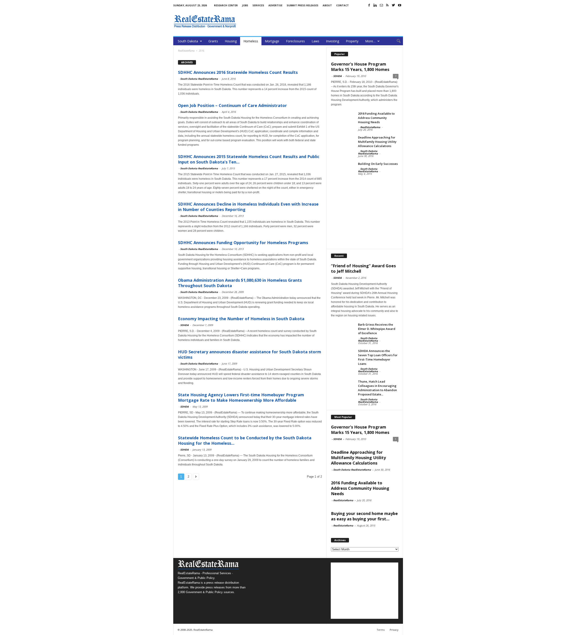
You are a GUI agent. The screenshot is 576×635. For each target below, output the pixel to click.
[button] (396, 41)
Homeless (250, 41)
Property (352, 41)
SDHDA (184, 325)
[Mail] (381, 5)
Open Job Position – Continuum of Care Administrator (232, 105)
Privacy (394, 629)
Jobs (245, 5)
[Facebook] (369, 5)
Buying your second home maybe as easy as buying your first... (364, 516)
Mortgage (272, 41)
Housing (231, 41)
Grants (213, 41)
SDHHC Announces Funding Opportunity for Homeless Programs (243, 242)
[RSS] (387, 5)
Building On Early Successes (378, 164)
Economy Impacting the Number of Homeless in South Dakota (241, 318)
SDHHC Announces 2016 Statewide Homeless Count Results (238, 72)
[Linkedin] (375, 5)
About (327, 5)
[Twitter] (393, 5)
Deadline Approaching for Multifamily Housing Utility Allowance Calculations (377, 141)
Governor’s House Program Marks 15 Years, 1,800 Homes (360, 66)
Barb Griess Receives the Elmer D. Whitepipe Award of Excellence (376, 328)
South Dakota (188, 41)
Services (258, 5)
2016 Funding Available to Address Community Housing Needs (376, 117)
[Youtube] (399, 5)
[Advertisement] (321, 21)
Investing (332, 41)
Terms (381, 629)
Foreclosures (295, 41)
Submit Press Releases (302, 5)
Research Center (226, 5)
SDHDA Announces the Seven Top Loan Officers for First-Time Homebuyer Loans (378, 357)
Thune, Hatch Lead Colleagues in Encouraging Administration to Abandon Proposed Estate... (377, 387)
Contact (342, 5)
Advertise (275, 5)
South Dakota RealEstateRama (199, 78)
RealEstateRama (370, 127)
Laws (315, 41)
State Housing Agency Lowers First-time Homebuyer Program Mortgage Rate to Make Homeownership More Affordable (241, 397)
